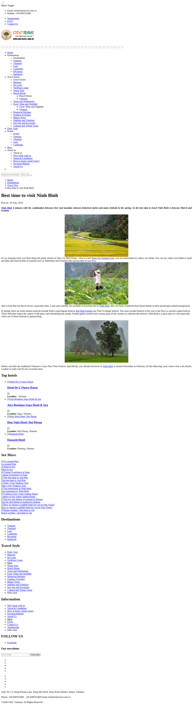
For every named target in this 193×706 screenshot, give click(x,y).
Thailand (17, 63)
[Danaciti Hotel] (15, 434)
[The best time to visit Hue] (14, 477)
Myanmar (17, 71)
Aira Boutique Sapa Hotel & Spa (27, 405)
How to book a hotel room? (26, 161)
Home (10, 52)
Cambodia (18, 69)
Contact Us (12, 24)
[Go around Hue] (10, 461)
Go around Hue (8, 464)
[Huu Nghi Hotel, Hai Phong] (22, 416)
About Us (18, 166)
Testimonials (13, 18)
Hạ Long (17, 85)
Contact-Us (12, 624)
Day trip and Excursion (24, 123)
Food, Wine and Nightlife (25, 104)
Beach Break (19, 93)
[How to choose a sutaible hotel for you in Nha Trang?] (28, 504)
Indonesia (17, 74)
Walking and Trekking (24, 120)
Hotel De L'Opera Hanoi (22, 387)
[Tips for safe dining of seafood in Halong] (22, 499)
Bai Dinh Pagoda (84, 311)
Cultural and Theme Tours (25, 125)
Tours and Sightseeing (23, 101)
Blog (9, 147)
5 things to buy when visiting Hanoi (18, 496)
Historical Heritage (22, 112)
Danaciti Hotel (16, 439)
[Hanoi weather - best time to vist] (17, 510)
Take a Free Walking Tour (13, 485)
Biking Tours (19, 117)
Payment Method (21, 163)
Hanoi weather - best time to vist (16, 513)
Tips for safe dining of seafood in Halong (20, 502)
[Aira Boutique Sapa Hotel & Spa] (24, 399)
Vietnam (17, 60)
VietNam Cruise (21, 87)
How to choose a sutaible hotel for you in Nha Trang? (26, 507)
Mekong (17, 82)
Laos (15, 66)
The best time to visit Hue (13, 480)
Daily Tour (12, 128)
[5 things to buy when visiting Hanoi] (19, 494)
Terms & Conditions (23, 158)
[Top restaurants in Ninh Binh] (16, 488)
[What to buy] (8, 466)
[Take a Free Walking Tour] (14, 483)
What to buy (7, 469)
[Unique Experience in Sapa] (15, 472)
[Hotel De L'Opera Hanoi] (20, 382)
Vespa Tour (18, 90)
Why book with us (22, 155)
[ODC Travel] (17, 39)
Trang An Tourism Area (102, 258)
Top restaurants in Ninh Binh (15, 491)
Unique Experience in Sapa (14, 475)
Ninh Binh (6, 208)
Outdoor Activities (22, 115)
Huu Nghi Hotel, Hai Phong (24, 422)
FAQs (10, 21)
